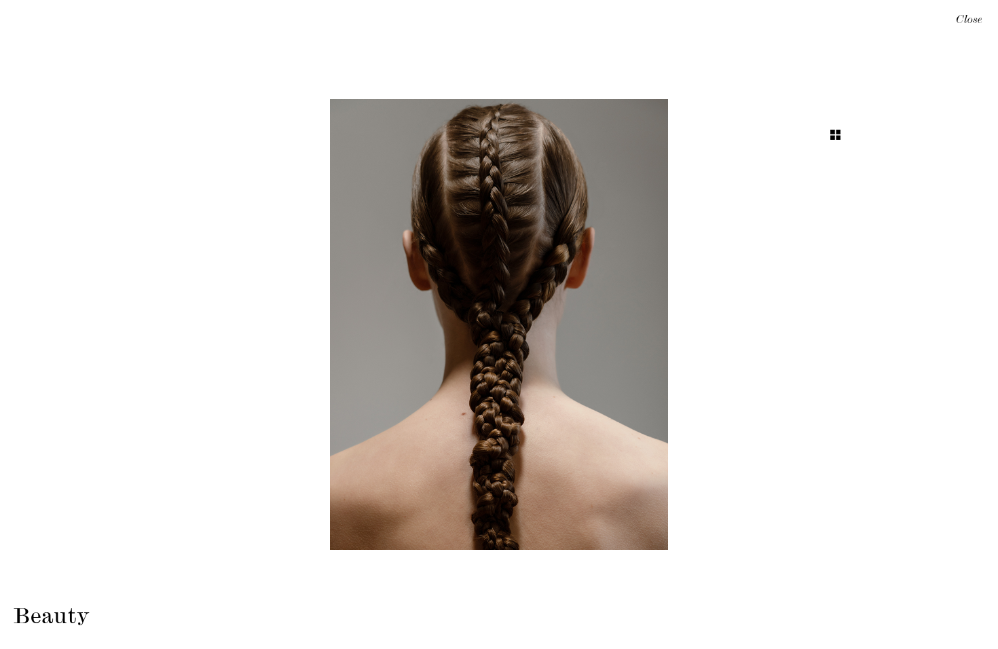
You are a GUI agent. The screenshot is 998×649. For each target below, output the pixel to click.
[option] (499, 324)
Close (969, 21)
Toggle (835, 135)
